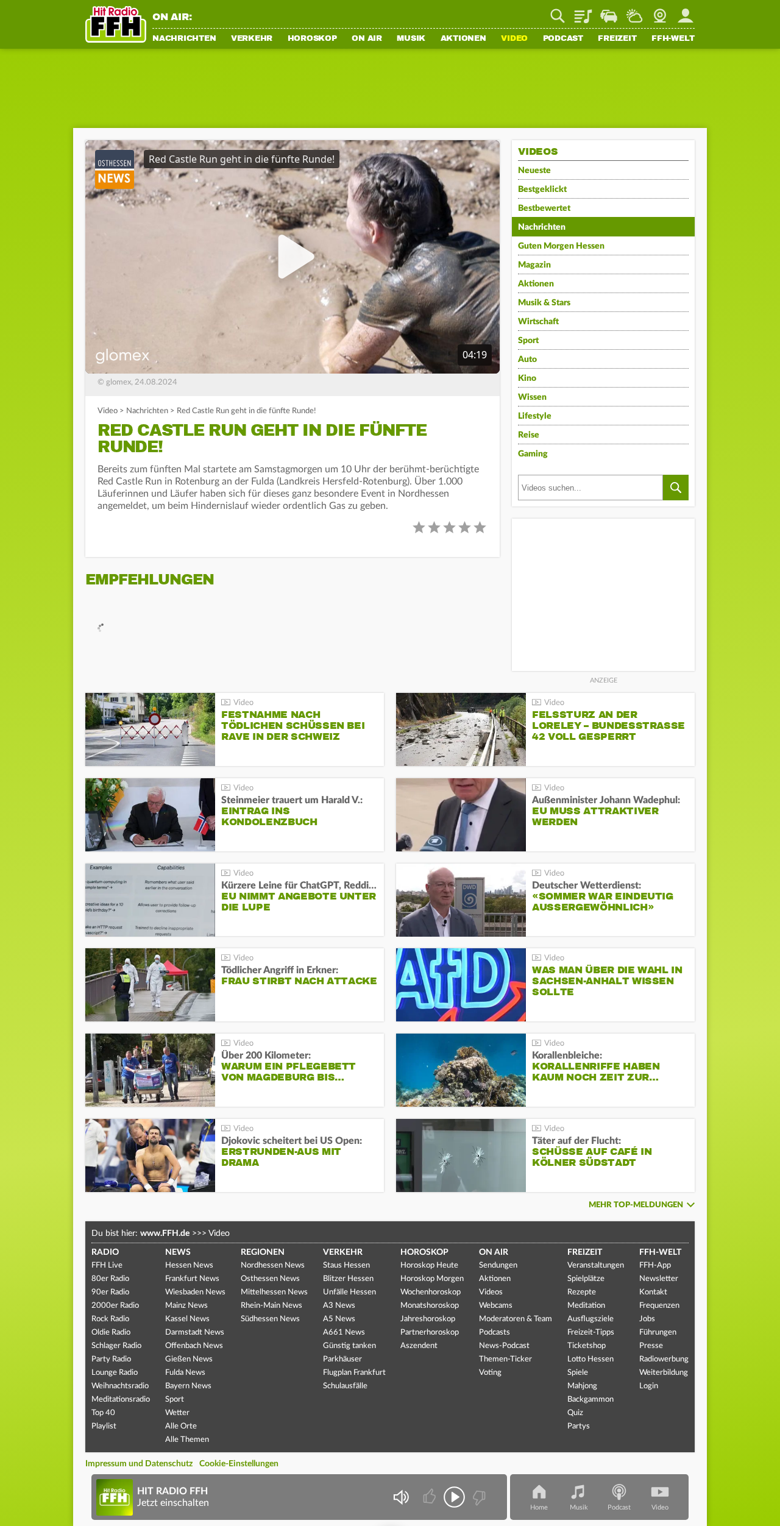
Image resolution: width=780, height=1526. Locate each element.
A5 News (339, 1319)
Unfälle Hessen (349, 1292)
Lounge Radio (114, 1373)
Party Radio (111, 1359)
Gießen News (189, 1359)
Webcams (495, 1306)
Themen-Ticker (505, 1359)
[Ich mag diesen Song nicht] (478, 1497)
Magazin (534, 265)
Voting (490, 1373)
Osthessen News (270, 1279)
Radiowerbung (664, 1359)
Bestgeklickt (542, 189)
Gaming (533, 454)
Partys (578, 1426)
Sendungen (498, 1265)
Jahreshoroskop (427, 1319)
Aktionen (463, 39)
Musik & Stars (544, 303)
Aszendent (419, 1346)
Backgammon (590, 1400)
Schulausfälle (345, 1386)
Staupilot (609, 11)
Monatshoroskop (429, 1306)
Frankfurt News (192, 1279)
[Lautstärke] (400, 1497)
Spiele (577, 1373)
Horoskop (312, 39)
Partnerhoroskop (429, 1332)
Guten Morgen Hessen (561, 246)
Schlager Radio (116, 1346)
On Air (367, 39)
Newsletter (658, 1279)
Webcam (660, 11)
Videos (491, 1292)
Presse (651, 1346)
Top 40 (103, 1413)
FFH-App (655, 1265)
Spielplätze (585, 1279)
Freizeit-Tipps (590, 1332)
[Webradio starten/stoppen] (454, 1497)
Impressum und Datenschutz (139, 1464)
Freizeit (617, 39)
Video (514, 39)
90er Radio (110, 1292)
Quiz (575, 1413)
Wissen (532, 397)
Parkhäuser (342, 1359)
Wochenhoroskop (430, 1292)
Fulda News (185, 1373)
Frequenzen (659, 1306)
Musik (411, 39)
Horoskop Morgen (432, 1279)
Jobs (647, 1319)
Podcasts (494, 1332)
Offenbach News (194, 1346)
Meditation (586, 1306)
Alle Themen (187, 1440)
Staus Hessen (346, 1265)
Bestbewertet (544, 208)
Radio (105, 1252)
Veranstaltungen (595, 1265)
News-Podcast (504, 1346)
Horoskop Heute (429, 1265)
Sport (528, 340)
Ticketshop (586, 1346)
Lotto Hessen (590, 1359)
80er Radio (110, 1279)
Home (539, 1507)
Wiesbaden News (195, 1292)
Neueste (534, 170)
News (178, 1252)
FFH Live (106, 1265)
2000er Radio (115, 1306)
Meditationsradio (120, 1400)
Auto (527, 359)
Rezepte (581, 1292)
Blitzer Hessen (348, 1279)
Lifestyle (534, 416)
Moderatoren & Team (515, 1319)
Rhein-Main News (271, 1306)
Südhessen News (270, 1319)
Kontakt (653, 1292)
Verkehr (251, 39)
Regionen (263, 1252)
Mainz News (186, 1306)
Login (648, 1386)
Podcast (563, 39)
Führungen (657, 1332)
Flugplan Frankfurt (354, 1373)
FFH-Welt (673, 39)
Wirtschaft (538, 322)
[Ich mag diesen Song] (430, 1497)
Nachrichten (184, 39)
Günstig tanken (349, 1346)
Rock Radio (110, 1319)
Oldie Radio (110, 1332)
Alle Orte (181, 1426)
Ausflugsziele (590, 1319)
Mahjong (582, 1386)
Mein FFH (685, 11)
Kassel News (187, 1319)
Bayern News (188, 1386)
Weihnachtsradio (120, 1386)
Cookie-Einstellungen (238, 1464)
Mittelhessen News (274, 1292)
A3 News (339, 1306)
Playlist (583, 11)
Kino (527, 378)
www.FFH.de (165, 1233)
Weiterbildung (663, 1373)
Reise (528, 435)
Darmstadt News (194, 1332)
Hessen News (189, 1265)
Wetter (634, 11)
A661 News (344, 1332)
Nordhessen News (273, 1265)
